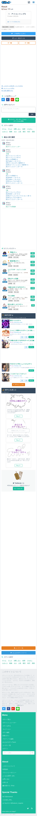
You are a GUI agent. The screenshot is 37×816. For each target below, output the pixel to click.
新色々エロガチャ (15, 320)
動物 (10, 131)
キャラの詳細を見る (14, 21)
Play (32, 327)
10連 (28, 43)
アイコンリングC (18, 14)
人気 (19, 131)
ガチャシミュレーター (9, 722)
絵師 (23, 129)
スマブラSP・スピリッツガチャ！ (17, 270)
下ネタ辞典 (11, 296)
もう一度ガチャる (19, 38)
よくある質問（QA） (8, 776)
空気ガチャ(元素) (13, 278)
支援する (19, 705)
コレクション (6, 729)
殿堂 (24, 131)
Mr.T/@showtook (7, 796)
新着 (33, 131)
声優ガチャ (13, 252)
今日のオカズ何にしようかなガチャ (21, 364)
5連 (11, 43)
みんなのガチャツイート (19, 653)
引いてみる (17, 488)
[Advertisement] (18, 63)
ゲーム (4, 129)
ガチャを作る (6, 726)
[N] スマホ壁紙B (11, 206)
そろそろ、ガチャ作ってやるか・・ (19, 120)
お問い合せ (5, 779)
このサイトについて (8, 766)
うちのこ (29, 129)
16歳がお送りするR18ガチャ (17, 287)
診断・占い (17, 129)
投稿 (32, 114)
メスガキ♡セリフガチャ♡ (18, 374)
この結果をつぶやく (19, 33)
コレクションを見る (8, 88)
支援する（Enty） (9, 785)
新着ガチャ (5, 735)
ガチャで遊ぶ (6, 719)
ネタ (15, 131)
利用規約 (5, 769)
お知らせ (5, 782)
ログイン (5, 748)
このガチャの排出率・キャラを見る (13, 86)
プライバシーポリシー (9, 772)
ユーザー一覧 (19, 648)
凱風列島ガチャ (15, 261)
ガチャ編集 (5, 732)
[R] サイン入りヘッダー (13, 146)
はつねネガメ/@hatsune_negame (12, 803)
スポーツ (5, 131)
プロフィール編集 (8, 739)
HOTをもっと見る (19, 384)
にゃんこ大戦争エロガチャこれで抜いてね (23, 330)
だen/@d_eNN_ (7, 800)
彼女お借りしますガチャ (15, 304)
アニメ (10, 129)
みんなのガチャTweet (9, 742)
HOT (28, 131)
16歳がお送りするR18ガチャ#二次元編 (22, 340)
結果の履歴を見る (8, 90)
